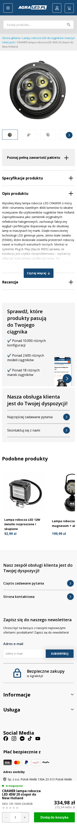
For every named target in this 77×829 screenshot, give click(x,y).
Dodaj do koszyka (54, 817)
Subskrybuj (59, 653)
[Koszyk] (69, 8)
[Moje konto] (56, 8)
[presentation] (8, 135)
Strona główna (11, 38)
